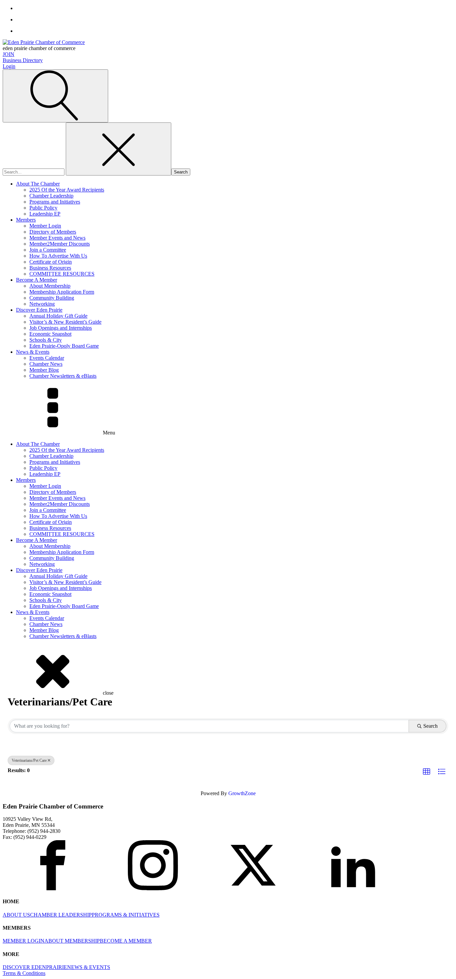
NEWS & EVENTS (88, 967)
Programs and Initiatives (54, 202)
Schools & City (45, 340)
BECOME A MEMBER (126, 941)
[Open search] (55, 95)
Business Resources (50, 268)
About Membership (49, 286)
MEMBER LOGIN (23, 941)
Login (9, 66)
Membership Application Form (61, 292)
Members (26, 220)
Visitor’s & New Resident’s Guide (65, 322)
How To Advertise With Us (58, 256)
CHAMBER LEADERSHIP (61, 915)
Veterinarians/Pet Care (29, 760)
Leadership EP (44, 214)
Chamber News (45, 364)
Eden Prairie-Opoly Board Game (64, 346)
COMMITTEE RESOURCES (61, 274)
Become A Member (36, 280)
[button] (426, 771)
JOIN (8, 54)
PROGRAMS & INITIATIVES (126, 915)
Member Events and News (57, 238)
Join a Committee (47, 250)
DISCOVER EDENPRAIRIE (35, 967)
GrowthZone (242, 793)
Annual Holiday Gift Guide (58, 316)
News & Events (32, 352)
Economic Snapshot (50, 334)
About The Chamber (38, 184)
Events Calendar (46, 358)
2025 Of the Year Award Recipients (66, 190)
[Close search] (118, 149)
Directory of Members (52, 232)
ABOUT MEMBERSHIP (72, 941)
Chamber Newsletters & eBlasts (62, 376)
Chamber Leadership (51, 196)
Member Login (45, 226)
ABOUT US (16, 915)
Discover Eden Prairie (39, 310)
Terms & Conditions (24, 973)
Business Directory (23, 60)
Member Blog (44, 370)
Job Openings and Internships (60, 328)
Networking (42, 304)
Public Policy (43, 208)
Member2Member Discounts (59, 244)
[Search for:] (34, 172)
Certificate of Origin (50, 262)
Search (430, 726)
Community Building (51, 298)
